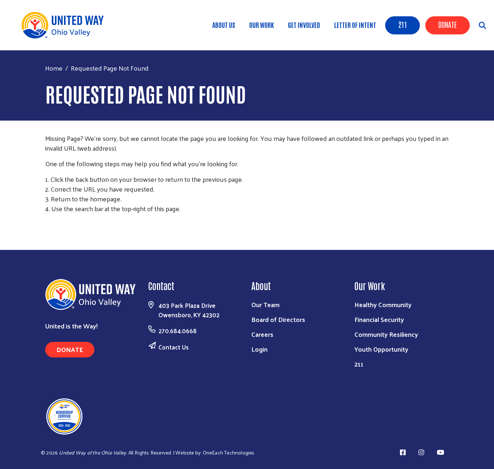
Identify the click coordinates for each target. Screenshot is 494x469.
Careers (262, 334)
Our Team (265, 304)
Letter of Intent (355, 24)
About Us (223, 24)
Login (259, 349)
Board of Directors (278, 319)
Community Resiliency (386, 334)
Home (54, 68)
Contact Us (173, 347)
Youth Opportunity (381, 349)
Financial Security (379, 319)
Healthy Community (383, 304)
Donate (447, 24)
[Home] (65, 25)
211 (402, 24)
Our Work (261, 24)
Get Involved (304, 24)
